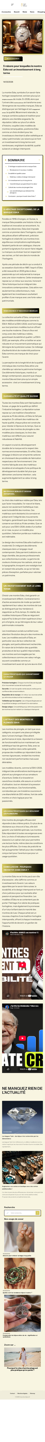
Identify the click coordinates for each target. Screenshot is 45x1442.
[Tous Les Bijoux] (24, 5)
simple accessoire (7, 99)
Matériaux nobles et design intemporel (22, 177)
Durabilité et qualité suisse (17, 173)
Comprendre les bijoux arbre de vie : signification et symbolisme (20, 1336)
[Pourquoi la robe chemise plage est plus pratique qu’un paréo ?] (22, 1357)
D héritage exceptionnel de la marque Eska (22, 166)
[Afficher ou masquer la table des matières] (32, 160)
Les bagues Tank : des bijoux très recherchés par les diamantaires (20, 1137)
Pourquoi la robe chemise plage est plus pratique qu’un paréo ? (22, 1369)
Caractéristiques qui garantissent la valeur (23, 184)
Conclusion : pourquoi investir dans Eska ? (22, 196)
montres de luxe (18, 102)
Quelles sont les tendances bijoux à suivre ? (17, 1292)
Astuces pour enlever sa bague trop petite (17, 1255)
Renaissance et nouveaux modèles (21, 170)
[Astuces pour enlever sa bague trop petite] (19, 1237)
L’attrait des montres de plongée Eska (20, 187)
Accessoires (13, 59)
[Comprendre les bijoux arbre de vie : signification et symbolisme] (22, 1313)
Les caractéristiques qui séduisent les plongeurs (22, 192)
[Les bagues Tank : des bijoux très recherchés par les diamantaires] (22, 1117)
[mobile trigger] (13, 5)
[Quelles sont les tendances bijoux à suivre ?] (19, 1273)
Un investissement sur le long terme (20, 180)
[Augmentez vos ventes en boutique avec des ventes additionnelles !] (22, 1167)
